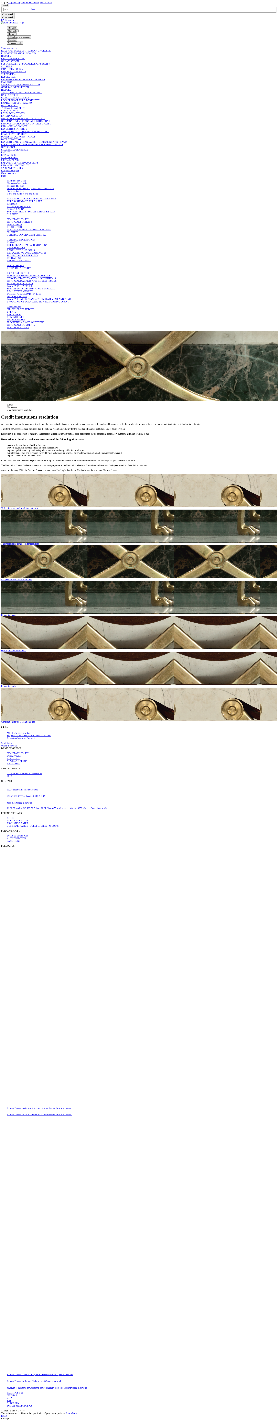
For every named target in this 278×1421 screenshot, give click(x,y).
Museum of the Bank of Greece (47, 1388)
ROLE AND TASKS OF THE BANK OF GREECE (26, 50)
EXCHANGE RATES (17, 823)
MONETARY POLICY (12, 69)
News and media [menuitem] (15, 43)
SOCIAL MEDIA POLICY (20, 1406)
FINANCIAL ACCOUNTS (14, 126)
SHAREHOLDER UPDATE (14, 149)
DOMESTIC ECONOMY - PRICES (18, 136)
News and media (14, 193)
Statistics (11, 191)
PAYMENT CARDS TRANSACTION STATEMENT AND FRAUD (34, 142)
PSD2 (9, 776)
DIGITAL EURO (9, 105)
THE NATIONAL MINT (13, 108)
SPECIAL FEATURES (12, 168)
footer (46, 2)
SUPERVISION (8, 74)
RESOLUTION (8, 77)
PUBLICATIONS (9, 110)
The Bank (11, 180)
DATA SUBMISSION (17, 835)
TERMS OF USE (15, 1392)
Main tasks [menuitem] (12, 31)
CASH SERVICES (10, 95)
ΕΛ (7, 20)
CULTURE (6, 66)
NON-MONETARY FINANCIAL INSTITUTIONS (25, 121)
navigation (16, 2)
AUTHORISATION (16, 838)
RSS (9, 1400)
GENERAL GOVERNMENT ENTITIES (20, 84)
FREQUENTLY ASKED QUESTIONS (20, 163)
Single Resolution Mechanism (29, 735)
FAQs (22, 789)
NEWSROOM (8, 147)
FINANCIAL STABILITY (13, 71)
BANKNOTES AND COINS (15, 97)
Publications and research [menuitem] (19, 37)
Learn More (71, 1413)
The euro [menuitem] (11, 34)
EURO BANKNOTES (18, 820)
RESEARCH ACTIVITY (13, 113)
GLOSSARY (13, 1403)
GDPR (10, 1398)
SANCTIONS (13, 841)
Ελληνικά (10, 170)
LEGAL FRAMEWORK (13, 58)
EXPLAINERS (8, 155)
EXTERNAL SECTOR (12, 116)
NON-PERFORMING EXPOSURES (24, 773)
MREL (18, 733)
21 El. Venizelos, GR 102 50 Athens (57, 808)
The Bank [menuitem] (12, 28)
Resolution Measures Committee (22, 738)
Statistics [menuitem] (12, 40)
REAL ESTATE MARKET (14, 134)
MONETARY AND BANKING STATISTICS (23, 118)
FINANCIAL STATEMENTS (15, 165)
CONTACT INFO (9, 157)
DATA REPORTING (11, 139)
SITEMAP (12, 1395)
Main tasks (12, 183)
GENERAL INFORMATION (15, 87)
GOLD (10, 818)
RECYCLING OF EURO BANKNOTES (21, 100)
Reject (4, 1416)
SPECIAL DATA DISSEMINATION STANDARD (25, 131)
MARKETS (6, 82)
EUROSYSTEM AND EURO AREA (19, 53)
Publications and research (18, 188)
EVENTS (5, 152)
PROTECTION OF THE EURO (16, 103)
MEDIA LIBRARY (10, 160)
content (32, 2)
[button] (34, 9)
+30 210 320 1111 (29, 796)
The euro (11, 186)
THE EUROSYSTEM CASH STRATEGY (21, 92)
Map (19, 803)
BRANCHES (13, 763)
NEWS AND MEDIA (17, 761)
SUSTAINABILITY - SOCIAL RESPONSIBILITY (25, 64)
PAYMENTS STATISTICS (14, 129)
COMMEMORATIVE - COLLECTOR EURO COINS (33, 826)
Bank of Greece (39, 1108)
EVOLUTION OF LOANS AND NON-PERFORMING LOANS (32, 144)
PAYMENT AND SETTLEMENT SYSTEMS (23, 79)
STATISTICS (13, 758)
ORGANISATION (10, 61)
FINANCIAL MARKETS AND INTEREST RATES (26, 123)
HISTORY (6, 56)
